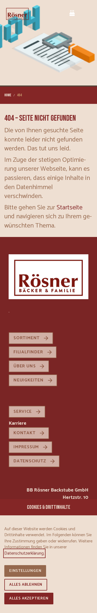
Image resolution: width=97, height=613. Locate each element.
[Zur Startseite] (17, 13)
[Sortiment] (79, 12)
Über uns (24, 366)
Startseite (69, 207)
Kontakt (24, 433)
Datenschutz (29, 461)
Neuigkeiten (28, 380)
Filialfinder (28, 352)
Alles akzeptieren (28, 598)
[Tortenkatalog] (72, 12)
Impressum (26, 447)
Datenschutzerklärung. (24, 553)
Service (22, 411)
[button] (88, 13)
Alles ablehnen (25, 585)
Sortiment (26, 338)
